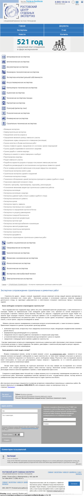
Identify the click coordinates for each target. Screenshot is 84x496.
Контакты (64, 34)
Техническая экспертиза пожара (19, 98)
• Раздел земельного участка (13, 159)
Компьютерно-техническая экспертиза (22, 88)
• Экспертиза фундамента (12, 234)
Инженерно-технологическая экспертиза (23, 72)
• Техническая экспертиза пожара (14, 176)
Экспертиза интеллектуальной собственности (24, 77)
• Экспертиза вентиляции (11, 190)
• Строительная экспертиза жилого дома (17, 170)
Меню (77, 4)
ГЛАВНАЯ (4, 482)
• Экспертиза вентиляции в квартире (15, 193)
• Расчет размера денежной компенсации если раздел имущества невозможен (30, 168)
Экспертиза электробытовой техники (21, 274)
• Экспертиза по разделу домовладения (16, 212)
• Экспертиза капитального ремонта (15, 198)
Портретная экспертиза (16, 103)
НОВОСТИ (20, 482)
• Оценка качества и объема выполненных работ (19, 143)
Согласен (74, 483)
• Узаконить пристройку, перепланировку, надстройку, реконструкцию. (27, 184)
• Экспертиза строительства (12, 231)
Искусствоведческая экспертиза (19, 82)
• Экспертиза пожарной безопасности (16, 215)
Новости (22, 34)
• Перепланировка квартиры (12, 157)
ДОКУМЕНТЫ (27, 482)
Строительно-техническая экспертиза (22, 123)
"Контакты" (11, 387)
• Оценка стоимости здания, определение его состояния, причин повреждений (30, 146)
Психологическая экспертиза (18, 113)
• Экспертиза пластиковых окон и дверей (17, 207)
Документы (64, 26)
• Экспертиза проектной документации (16, 218)
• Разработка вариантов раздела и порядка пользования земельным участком (30, 162)
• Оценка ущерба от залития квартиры (16, 151)
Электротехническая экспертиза (19, 279)
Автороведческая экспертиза (18, 57)
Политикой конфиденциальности (29, 428)
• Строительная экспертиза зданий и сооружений (20, 173)
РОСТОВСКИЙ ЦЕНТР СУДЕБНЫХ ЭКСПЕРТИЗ (28, 11)
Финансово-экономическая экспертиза (22, 258)
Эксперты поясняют (26, 394)
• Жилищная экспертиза (11, 129)
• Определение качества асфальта (15, 134)
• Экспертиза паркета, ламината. (14, 204)
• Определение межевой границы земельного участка (21, 137)
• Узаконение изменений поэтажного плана (18, 182)
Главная (22, 26)
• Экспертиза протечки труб (12, 220)
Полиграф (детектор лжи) (17, 108)
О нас (64, 30)
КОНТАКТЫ (5, 484)
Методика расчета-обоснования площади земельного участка (33, 396)
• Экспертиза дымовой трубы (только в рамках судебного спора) (25, 195)
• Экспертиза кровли (10, 201)
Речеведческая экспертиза (17, 118)
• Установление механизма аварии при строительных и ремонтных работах (28, 187)
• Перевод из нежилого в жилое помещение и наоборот (22, 154)
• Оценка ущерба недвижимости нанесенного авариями (22, 148)
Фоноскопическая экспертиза (18, 263)
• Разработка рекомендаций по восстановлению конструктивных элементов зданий (31, 165)
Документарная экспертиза (17, 67)
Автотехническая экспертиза (18, 62)
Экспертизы (22, 30)
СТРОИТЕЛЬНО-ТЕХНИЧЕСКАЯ (18, 284)
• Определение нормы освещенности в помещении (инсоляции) (24, 140)
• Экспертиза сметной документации (15, 226)
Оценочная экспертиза (16, 93)
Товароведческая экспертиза (18, 248)
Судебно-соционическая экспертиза (21, 243)
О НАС (79, 472)
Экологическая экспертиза (17, 268)
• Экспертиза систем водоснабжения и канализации (21, 223)
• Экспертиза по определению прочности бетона (19, 209)
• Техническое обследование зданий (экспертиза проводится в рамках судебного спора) (33, 179)
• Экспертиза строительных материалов (16, 229)
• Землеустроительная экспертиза (14, 132)
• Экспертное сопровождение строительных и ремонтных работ (24, 237)
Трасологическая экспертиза (18, 253)
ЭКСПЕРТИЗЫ (12, 482)
